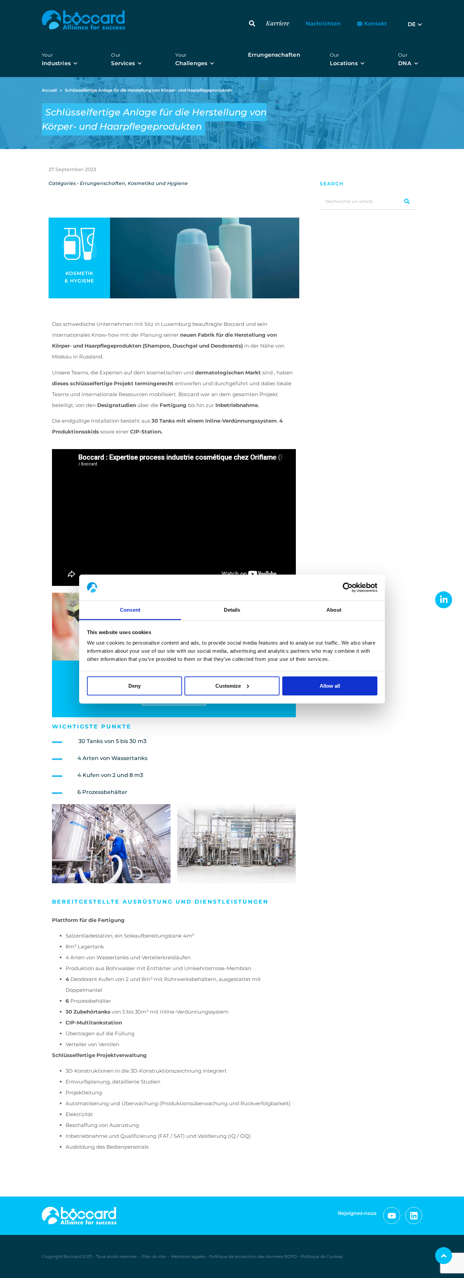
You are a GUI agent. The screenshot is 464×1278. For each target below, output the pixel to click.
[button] (252, 23)
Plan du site (154, 1256)
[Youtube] (391, 1215)
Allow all (330, 686)
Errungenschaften (274, 55)
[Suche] (406, 201)
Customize (228, 686)
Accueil (49, 90)
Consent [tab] (130, 610)
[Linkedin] (413, 1215)
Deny (134, 686)
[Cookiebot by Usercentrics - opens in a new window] (347, 587)
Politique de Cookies (322, 1256)
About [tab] (333, 610)
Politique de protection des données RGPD (253, 1256)
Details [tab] (232, 610)
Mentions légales (188, 1256)
